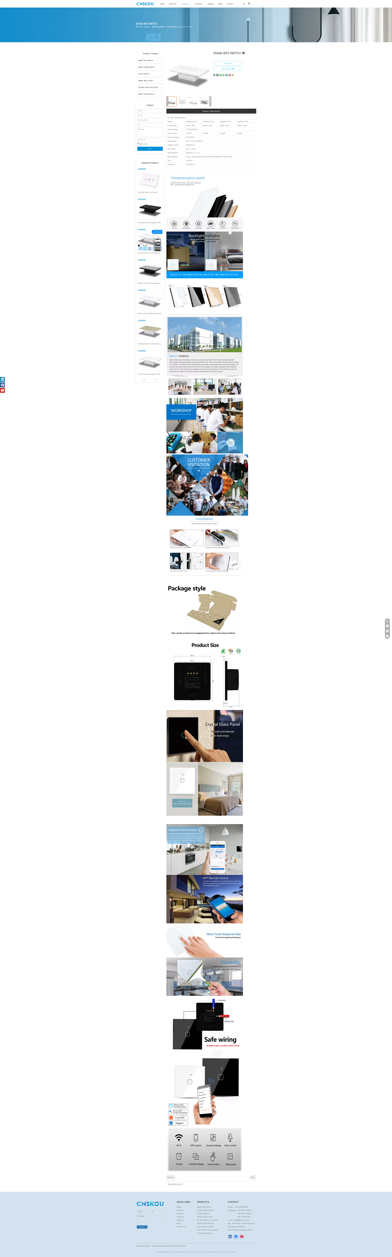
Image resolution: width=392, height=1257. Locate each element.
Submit (150, 149)
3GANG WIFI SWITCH (175, 1184)
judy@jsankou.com (241, 1220)
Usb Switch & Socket (205, 1226)
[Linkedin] (2, 379)
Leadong (224, 1252)
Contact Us (181, 1226)
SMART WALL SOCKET (146, 80)
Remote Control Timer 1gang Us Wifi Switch (150, 253)
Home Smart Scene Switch (207, 1230)
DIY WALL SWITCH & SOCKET (148, 87)
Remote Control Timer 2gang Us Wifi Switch (150, 283)
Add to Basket (226, 69)
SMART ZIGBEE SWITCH (146, 67)
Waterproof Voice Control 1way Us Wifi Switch (150, 344)
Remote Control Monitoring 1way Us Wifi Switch (150, 313)
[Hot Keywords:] (244, 4)
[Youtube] (2, 390)
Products (180, 1213)
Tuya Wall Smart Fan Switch (148, 192)
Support (180, 1220)
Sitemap (232, 1252)
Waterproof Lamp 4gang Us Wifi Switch (150, 222)
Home (179, 1207)
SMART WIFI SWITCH (145, 60)
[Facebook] (2, 385)
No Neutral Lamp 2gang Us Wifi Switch (150, 374)
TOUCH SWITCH (144, 74)
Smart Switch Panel (178, 1246)
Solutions (180, 1217)
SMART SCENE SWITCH (146, 94)
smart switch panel (204, 1233)
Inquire (226, 63)
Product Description (211, 111)
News (179, 1223)
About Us (180, 1210)
